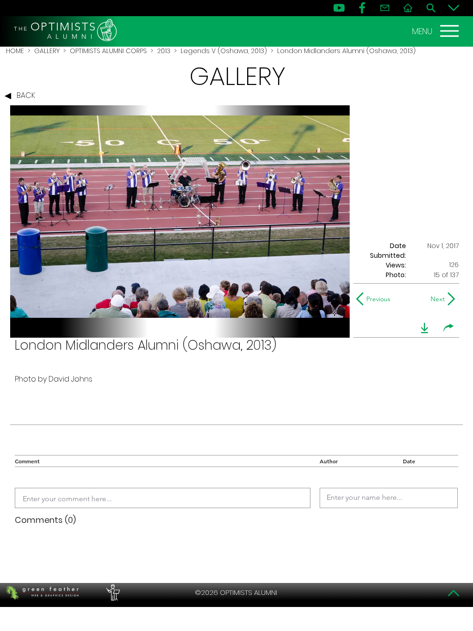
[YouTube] (339, 7)
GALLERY (47, 50)
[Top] (453, 593)
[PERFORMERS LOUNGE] (112, 592)
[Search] (431, 7)
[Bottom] (453, 7)
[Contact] (385, 7)
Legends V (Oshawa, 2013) (224, 50)
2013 (163, 50)
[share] (448, 328)
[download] (424, 328)
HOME (15, 50)
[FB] (362, 7)
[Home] (408, 7)
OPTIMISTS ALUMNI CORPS (108, 50)
